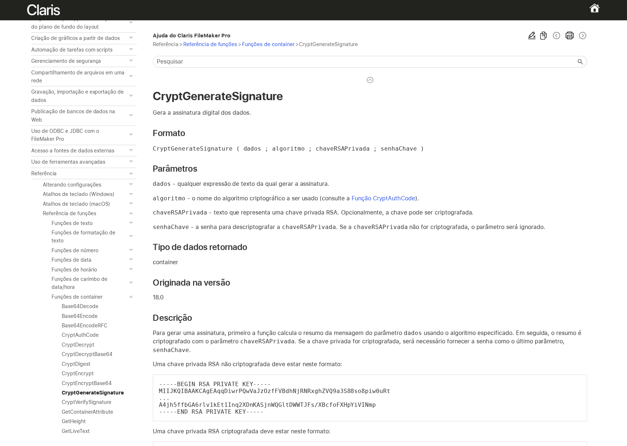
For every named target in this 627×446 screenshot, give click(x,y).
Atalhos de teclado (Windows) (78, 194)
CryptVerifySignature (86, 402)
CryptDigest (76, 364)
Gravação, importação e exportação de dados (77, 96)
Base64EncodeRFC (84, 325)
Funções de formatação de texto (83, 237)
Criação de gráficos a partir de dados (75, 38)
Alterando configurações (72, 185)
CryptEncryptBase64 (86, 383)
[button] (132, 22)
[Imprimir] (569, 35)
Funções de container (77, 297)
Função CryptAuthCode (383, 198)
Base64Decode (80, 306)
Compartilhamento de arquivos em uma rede (77, 76)
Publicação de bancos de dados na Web (73, 115)
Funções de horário (74, 270)
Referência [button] (44, 173)
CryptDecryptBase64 (87, 354)
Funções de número (75, 250)
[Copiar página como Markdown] (543, 35)
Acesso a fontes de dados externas (72, 151)
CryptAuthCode (80, 335)
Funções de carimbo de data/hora (79, 283)
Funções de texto (72, 223)
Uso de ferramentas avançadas (68, 162)
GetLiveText (76, 431)
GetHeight (74, 421)
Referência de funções (69, 213)
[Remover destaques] (532, 35)
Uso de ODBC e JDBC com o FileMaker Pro (65, 135)
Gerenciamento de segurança (66, 61)
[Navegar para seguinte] (582, 35)
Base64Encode (80, 316)
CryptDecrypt (78, 345)
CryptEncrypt (78, 373)
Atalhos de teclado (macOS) (76, 204)
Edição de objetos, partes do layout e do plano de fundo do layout (75, 22)
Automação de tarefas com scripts (71, 50)
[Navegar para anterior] (556, 35)
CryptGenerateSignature (92, 393)
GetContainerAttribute (87, 412)
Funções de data (71, 260)
